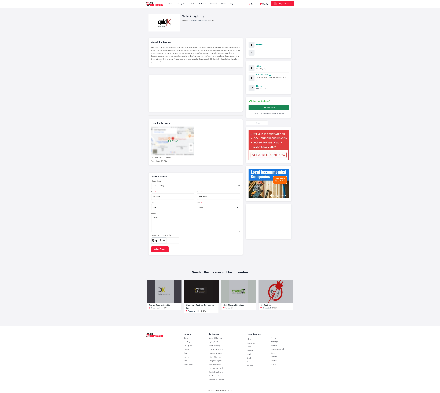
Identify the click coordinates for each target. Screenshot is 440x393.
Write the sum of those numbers (161, 235)
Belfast (249, 339)
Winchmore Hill (193, 311)
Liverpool (274, 360)
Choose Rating (156, 181)
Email (198, 192)
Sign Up (265, 4)
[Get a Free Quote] (269, 145)
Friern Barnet (155, 308)
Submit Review (160, 249)
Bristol (249, 354)
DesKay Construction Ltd (159, 305)
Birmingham (251, 343)
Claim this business (269, 108)
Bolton (249, 347)
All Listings (187, 342)
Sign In (254, 4)
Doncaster (250, 365)
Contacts (191, 4)
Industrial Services (215, 357)
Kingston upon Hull (277, 349)
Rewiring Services (215, 364)
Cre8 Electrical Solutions (233, 305)
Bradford (250, 350)
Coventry (250, 362)
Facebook (260, 44)
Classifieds (213, 4)
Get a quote (181, 4)
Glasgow (274, 345)
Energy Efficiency (214, 345)
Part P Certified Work (216, 368)
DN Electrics (265, 305)
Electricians (202, 4)
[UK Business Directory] (269, 183)
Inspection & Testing (215, 353)
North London (203, 20)
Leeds (273, 353)
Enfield (228, 308)
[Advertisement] (195, 94)
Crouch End (267, 308)
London (273, 364)
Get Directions (262, 74)
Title (152, 203)
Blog (231, 4)
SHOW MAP (173, 141)
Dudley (273, 338)
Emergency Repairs (215, 361)
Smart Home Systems (216, 376)
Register (186, 357)
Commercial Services (216, 349)
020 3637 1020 (262, 89)
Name (153, 192)
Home (171, 4)
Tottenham (193, 20)
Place (199, 203)
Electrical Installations (216, 372)
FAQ (185, 361)
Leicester (274, 357)
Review (153, 213)
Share (258, 123)
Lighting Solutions (214, 342)
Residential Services (215, 338)
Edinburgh (274, 341)
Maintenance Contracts (216, 379)
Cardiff (249, 358)
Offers (223, 4)
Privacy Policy (188, 364)
